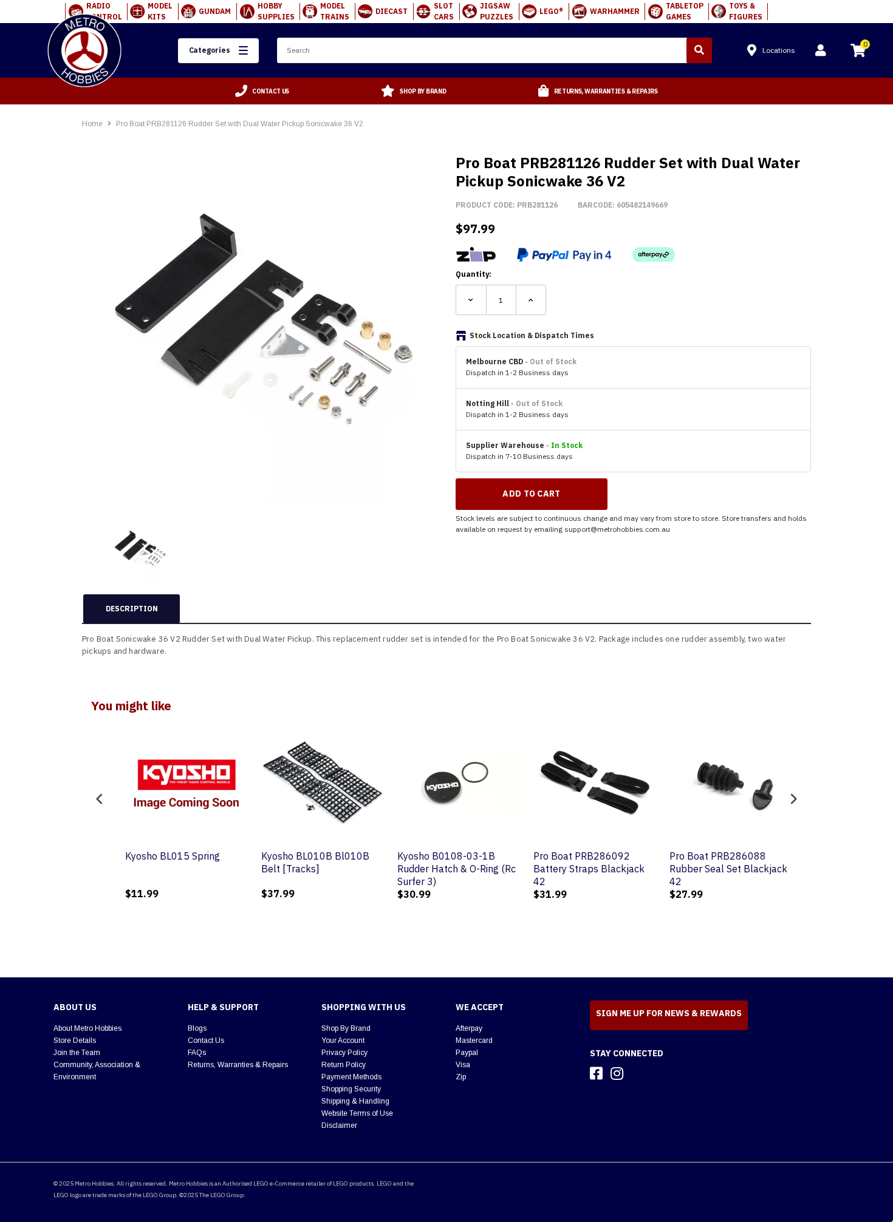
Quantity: (473, 274)
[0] (858, 52)
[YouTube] (638, 1073)
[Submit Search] (699, 50)
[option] (262, 91)
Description (132, 608)
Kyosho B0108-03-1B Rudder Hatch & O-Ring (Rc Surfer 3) (444, 869)
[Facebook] (596, 1073)
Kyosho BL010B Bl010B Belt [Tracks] (302, 862)
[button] (218, 50)
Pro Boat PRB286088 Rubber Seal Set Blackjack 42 (716, 869)
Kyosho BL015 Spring (159, 856)
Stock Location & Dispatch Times (532, 335)
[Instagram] (617, 1073)
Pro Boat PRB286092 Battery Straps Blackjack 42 (576, 869)
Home (92, 124)
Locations (778, 50)
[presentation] (99, 798)
